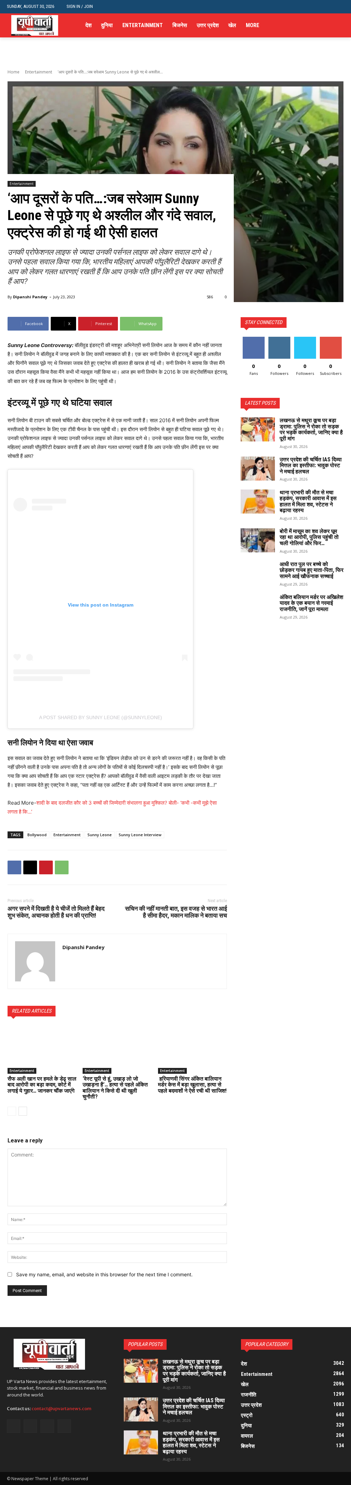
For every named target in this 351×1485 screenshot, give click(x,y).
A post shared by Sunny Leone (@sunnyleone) (100, 717)
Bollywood (37, 834)
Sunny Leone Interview (140, 834)
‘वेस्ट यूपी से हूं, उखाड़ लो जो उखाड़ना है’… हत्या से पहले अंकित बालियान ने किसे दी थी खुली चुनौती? (115, 1087)
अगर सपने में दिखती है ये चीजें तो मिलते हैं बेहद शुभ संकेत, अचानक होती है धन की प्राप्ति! (56, 912)
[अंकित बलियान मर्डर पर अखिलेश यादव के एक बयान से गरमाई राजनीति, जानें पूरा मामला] (258, 606)
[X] (330, 26)
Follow (279, 339)
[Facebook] (309, 26)
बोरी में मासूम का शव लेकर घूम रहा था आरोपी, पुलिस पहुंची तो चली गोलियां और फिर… (309, 537)
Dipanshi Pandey (30, 296)
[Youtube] (340, 26)
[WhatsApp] (62, 867)
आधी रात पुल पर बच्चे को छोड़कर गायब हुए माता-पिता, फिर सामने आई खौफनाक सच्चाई (311, 570)
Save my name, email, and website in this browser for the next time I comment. (104, 1274)
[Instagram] (319, 26)
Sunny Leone (99, 834)
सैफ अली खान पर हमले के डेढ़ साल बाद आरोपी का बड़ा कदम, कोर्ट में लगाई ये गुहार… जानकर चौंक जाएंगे (42, 1084)
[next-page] (23, 1111)
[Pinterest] (46, 867)
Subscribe (330, 339)
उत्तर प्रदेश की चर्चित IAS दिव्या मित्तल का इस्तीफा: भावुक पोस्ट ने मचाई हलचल (311, 465)
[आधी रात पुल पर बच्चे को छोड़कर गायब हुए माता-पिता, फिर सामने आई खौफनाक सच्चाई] (258, 573)
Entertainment (38, 72)
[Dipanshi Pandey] (35, 961)
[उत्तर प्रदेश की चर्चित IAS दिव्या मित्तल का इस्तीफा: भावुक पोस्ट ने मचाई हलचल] (258, 469)
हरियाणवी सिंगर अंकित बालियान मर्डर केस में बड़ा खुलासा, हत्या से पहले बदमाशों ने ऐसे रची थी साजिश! (192, 1084)
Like (253, 339)
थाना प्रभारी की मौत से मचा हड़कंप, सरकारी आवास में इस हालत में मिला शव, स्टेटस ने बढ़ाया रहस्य (308, 501)
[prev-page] (12, 1111)
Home (14, 72)
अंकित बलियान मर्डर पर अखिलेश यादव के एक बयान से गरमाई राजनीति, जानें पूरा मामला (311, 603)
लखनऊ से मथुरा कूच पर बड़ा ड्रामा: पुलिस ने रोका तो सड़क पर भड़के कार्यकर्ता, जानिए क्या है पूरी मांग (311, 429)
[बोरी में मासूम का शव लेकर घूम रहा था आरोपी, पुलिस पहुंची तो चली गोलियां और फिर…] (258, 540)
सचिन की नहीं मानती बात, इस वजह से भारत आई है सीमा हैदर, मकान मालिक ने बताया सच (176, 912)
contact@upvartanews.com (62, 1409)
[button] (339, 6)
